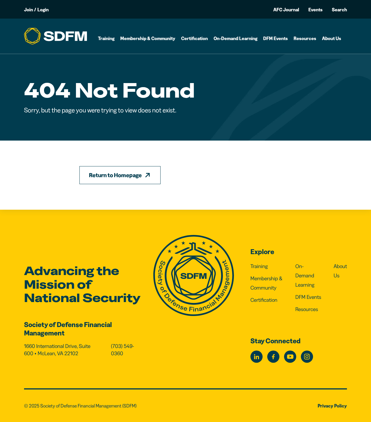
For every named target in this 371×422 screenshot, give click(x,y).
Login (43, 9)
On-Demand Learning (235, 38)
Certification (194, 38)
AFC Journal (286, 9)
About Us (331, 38)
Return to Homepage (115, 175)
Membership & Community (147, 38)
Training (106, 38)
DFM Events (275, 38)
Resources (305, 38)
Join (28, 9)
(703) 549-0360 (122, 350)
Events (315, 9)
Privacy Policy (332, 406)
